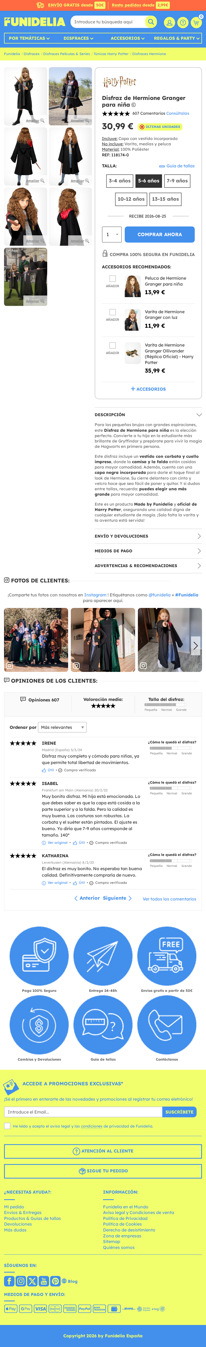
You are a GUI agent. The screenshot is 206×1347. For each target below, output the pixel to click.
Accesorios (125, 38)
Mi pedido (14, 1206)
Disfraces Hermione (149, 54)
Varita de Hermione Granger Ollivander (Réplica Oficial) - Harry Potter (169, 353)
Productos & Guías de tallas (32, 1218)
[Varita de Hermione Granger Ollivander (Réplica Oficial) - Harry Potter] (133, 353)
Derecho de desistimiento (129, 1230)
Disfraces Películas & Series (66, 54)
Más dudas (15, 1230)
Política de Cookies (122, 1224)
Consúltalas (177, 113)
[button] (195, 646)
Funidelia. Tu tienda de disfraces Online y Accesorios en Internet (35, 21)
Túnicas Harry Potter (111, 54)
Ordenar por (23, 727)
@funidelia (160, 594)
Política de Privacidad (125, 1218)
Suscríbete (179, 1112)
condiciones (91, 1126)
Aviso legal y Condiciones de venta (138, 1212)
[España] (9, 1282)
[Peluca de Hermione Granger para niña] (133, 286)
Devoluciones (18, 1224)
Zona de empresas (122, 1235)
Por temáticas (27, 38)
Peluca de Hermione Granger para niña (165, 281)
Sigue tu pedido (107, 1170)
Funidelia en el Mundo (125, 1206)
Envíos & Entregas (23, 1212)
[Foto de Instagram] (36, 640)
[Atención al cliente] (183, 22)
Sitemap (111, 1241)
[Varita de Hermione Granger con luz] (133, 320)
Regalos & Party (174, 38)
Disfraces (76, 38)
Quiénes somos (119, 1247)
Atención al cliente (106, 1151)
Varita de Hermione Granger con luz (165, 314)
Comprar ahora (160, 234)
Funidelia (12, 54)
